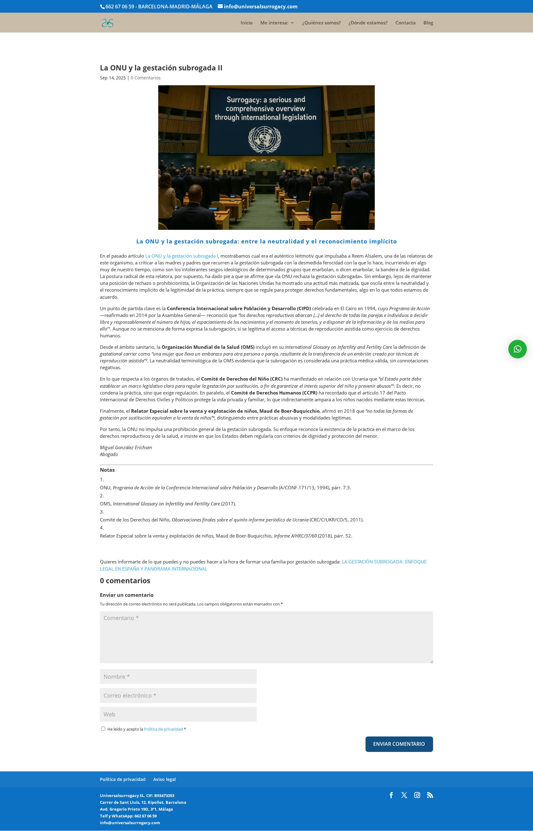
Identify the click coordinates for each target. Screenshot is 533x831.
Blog (428, 23)
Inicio (247, 23)
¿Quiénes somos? (321, 23)
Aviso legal (164, 779)
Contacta (405, 23)
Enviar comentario (399, 743)
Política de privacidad (164, 729)
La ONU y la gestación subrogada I (181, 256)
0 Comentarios (146, 78)
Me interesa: (274, 23)
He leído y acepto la (146, 729)
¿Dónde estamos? (368, 23)
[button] (517, 349)
